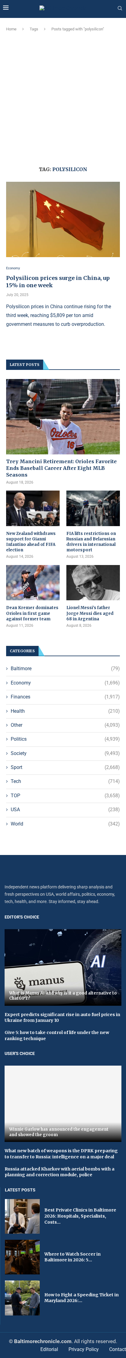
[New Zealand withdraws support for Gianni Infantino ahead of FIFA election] (33, 508)
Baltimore (65, 668)
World (65, 824)
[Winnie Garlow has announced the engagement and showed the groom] (63, 1104)
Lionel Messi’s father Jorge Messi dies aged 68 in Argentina (89, 613)
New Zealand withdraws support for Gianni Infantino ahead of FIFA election (31, 542)
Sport (65, 767)
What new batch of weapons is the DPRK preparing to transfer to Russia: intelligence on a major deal (61, 1154)
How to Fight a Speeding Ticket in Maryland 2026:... (81, 1298)
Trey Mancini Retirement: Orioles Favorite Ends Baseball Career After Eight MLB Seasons (61, 468)
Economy (65, 683)
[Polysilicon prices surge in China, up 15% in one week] (63, 219)
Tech (65, 781)
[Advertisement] (63, 97)
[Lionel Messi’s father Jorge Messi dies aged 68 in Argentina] (93, 583)
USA (65, 809)
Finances (65, 697)
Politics (65, 739)
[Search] (120, 8)
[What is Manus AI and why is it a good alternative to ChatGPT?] (63, 967)
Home (11, 29)
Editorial (49, 1349)
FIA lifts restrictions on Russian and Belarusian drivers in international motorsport (91, 542)
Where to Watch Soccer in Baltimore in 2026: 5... (72, 1257)
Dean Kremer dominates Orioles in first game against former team (32, 613)
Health (65, 711)
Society (65, 753)
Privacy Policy (84, 1349)
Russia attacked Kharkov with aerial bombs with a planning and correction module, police (59, 1172)
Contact (117, 1349)
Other (65, 725)
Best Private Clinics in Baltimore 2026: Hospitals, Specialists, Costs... (80, 1216)
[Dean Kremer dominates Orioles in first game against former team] (33, 583)
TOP (65, 795)
